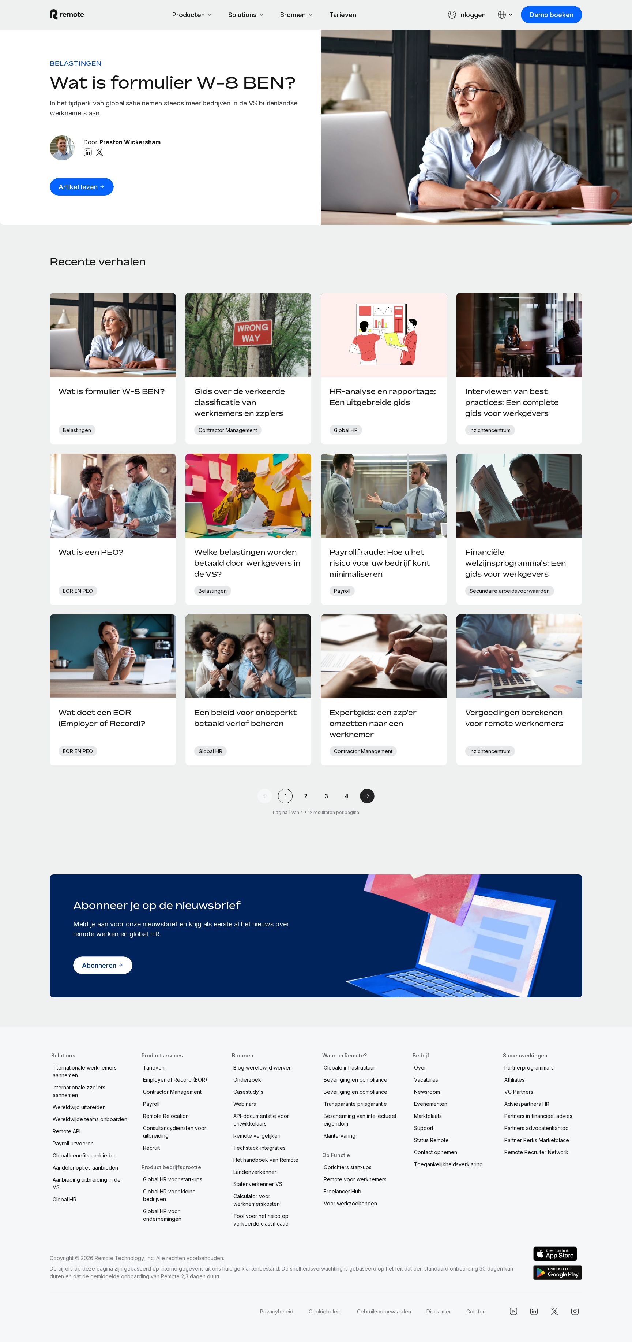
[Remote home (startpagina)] (67, 14)
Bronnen (293, 15)
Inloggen (472, 15)
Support (423, 1128)
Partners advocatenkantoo (536, 1128)
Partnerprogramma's (529, 1067)
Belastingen (76, 63)
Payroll (151, 1104)
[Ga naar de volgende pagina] (367, 796)
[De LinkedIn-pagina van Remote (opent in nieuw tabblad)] (534, 1311)
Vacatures (426, 1080)
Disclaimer (438, 1311)
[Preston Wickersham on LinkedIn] (87, 152)
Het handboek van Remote (265, 1160)
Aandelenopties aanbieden (85, 1167)
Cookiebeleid (325, 1311)
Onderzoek (247, 1080)
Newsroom (427, 1092)
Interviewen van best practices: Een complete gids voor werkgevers (512, 402)
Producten (188, 15)
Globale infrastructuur (349, 1067)
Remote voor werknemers (355, 1179)
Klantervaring (340, 1136)
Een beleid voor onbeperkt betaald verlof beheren (245, 718)
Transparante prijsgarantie (355, 1104)
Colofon (476, 1311)
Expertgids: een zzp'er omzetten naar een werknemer (373, 723)
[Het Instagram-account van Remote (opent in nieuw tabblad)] (575, 1311)
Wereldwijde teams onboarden (90, 1119)
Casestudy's (248, 1092)
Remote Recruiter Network (536, 1152)
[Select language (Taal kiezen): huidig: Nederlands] (505, 15)
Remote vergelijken (257, 1136)
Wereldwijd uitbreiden (79, 1107)
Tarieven (342, 15)
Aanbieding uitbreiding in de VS (87, 1183)
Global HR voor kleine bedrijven (169, 1195)
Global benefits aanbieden (85, 1155)
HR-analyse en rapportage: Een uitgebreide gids (383, 397)
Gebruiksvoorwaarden (384, 1311)
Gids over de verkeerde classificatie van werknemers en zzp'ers (239, 402)
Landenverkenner (254, 1172)
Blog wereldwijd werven (262, 1067)
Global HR (64, 1199)
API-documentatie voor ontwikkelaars (261, 1120)
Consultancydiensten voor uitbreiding (174, 1132)
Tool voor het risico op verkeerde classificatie (261, 1220)
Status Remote (431, 1140)
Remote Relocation (166, 1116)
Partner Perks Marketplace (536, 1140)
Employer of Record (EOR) (175, 1080)
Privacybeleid (276, 1311)
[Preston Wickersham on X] (99, 152)
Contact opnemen (435, 1152)
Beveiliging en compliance (355, 1080)
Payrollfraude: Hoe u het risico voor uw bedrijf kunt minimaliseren (380, 563)
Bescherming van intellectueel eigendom (360, 1120)
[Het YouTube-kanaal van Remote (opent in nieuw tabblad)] (513, 1311)
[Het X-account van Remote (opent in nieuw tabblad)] (554, 1311)
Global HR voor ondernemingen (162, 1215)
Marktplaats (428, 1116)
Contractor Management (172, 1092)
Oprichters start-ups (348, 1167)
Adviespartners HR (526, 1104)
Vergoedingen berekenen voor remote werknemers (514, 718)
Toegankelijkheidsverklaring (448, 1164)
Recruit (151, 1148)
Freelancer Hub (342, 1191)
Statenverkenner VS (257, 1184)
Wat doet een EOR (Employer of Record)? (102, 718)
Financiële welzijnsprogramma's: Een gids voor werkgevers (515, 563)
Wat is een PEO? (91, 552)
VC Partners (518, 1092)
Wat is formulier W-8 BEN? (173, 82)
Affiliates (514, 1080)
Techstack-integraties (259, 1148)
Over (420, 1067)
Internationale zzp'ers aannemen (79, 1091)
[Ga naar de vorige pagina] (264, 796)
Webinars (244, 1104)
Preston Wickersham (130, 142)
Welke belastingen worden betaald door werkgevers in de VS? (247, 563)
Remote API (66, 1131)
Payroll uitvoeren (73, 1143)
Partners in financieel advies (538, 1116)
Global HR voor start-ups (172, 1179)
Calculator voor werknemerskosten (256, 1200)
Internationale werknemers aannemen (85, 1071)
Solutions (242, 15)
